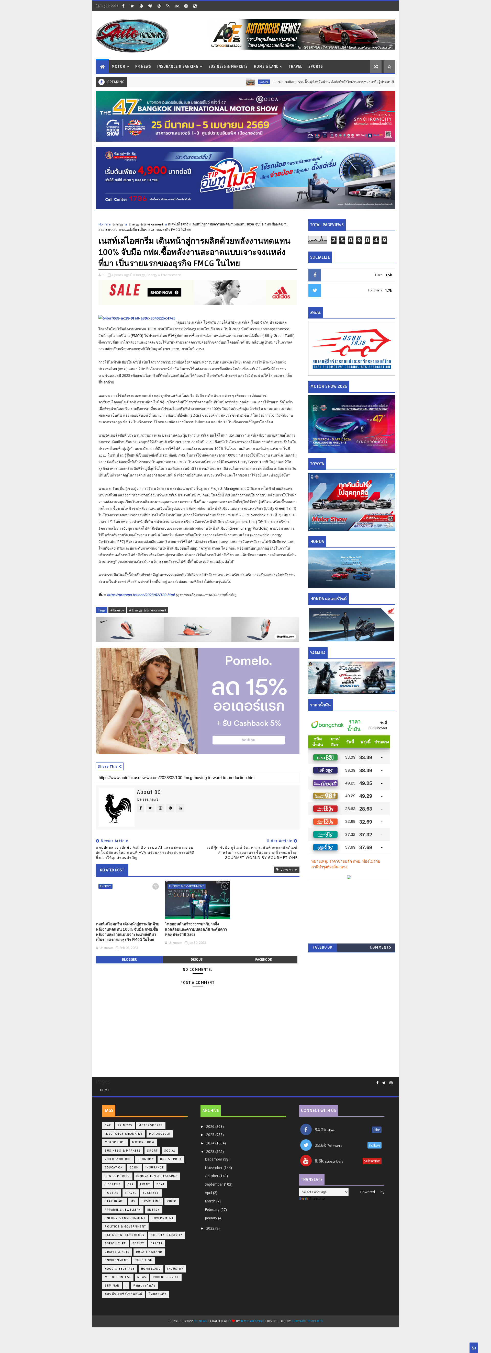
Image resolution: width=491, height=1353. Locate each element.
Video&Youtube (118, 1159)
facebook (263, 959)
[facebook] (123, 6)
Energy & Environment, (164, 274)
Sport (152, 1151)
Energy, (140, 274)
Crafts (157, 1243)
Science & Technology (124, 1235)
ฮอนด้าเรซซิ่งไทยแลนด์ (123, 1294)
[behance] (177, 6)
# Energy (117, 610)
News (142, 1277)
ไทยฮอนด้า (158, 1294)
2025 (210, 1134)
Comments (380, 947)
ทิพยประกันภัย (144, 1286)
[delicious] (195, 6)
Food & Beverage (120, 1269)
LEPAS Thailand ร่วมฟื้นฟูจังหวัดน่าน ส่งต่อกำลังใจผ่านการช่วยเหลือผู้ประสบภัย (292, 82)
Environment (116, 1260)
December (214, 1159)
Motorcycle (159, 1134)
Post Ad (112, 1193)
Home (103, 224)
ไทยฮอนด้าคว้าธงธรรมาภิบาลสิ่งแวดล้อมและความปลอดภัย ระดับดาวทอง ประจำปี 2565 (196, 929)
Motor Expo (115, 1142)
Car (108, 1125)
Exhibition (144, 1260)
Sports (315, 66)
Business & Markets (228, 66)
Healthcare (114, 1201)
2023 (210, 1151)
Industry (175, 1269)
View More (289, 869)
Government (162, 1218)
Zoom (134, 1167)
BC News (201, 1321)
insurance (155, 1167)
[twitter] (132, 6)
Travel (295, 66)
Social (222, 82)
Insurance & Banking (177, 66)
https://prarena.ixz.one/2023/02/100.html (141, 594)
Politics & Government (125, 1227)
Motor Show (143, 1142)
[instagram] (186, 6)
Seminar (112, 1286)
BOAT (161, 1184)
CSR (130, 1184)
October (212, 1175)
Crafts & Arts (117, 1252)
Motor (118, 66)
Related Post (112, 870)
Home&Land (151, 1269)
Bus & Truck (383, 82)
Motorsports (151, 1125)
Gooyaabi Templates (307, 1321)
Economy (146, 1159)
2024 (210, 1143)
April (209, 1192)
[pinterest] (141, 6)
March (210, 1201)
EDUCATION (114, 1167)
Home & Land (266, 66)
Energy (118, 224)
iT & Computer (117, 1176)
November (214, 1167)
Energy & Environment (146, 224)
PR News (143, 66)
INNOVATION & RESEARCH (157, 1176)
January (211, 1217)
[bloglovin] (150, 6)
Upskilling (151, 1201)
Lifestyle (113, 1184)
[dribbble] (159, 6)
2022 (210, 1228)
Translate (317, 1198)
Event (145, 1184)
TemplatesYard (252, 1321)
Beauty (138, 1243)
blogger (129, 959)
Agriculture (115, 1243)
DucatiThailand (149, 1252)
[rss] (168, 6)
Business (151, 1193)
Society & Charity (166, 1235)
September (214, 1184)
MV (133, 1201)
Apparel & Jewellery (123, 1210)
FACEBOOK (323, 947)
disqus (197, 959)
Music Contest (118, 1277)
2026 (210, 1126)
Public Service (166, 1277)
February (212, 1209)
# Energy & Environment (147, 610)
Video (172, 1201)
